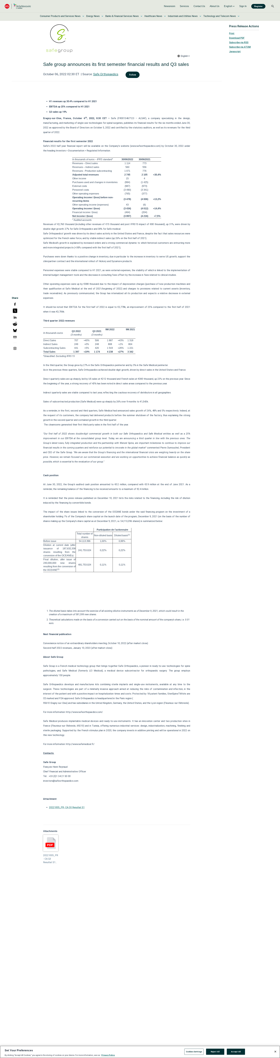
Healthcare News (153, 16)
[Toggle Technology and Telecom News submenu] (238, 16)
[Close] (275, 1051)
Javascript (235, 51)
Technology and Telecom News (219, 16)
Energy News (93, 16)
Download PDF (237, 38)
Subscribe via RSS (238, 42)
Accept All (236, 1051)
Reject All (215, 1051)
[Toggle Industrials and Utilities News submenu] (200, 16)
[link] (169, 6)
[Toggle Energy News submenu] (102, 16)
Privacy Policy (108, 1055)
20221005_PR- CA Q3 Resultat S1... (50, 859)
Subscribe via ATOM (240, 47)
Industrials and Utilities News (183, 16)
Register (258, 6)
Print (231, 33)
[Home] (18, 6)
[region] (140, 1052)
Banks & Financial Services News (122, 16)
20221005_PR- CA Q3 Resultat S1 (67, 807)
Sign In (243, 6)
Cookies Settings (194, 1051)
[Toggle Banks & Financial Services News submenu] (141, 16)
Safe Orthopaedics (105, 74)
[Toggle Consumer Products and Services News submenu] (83, 16)
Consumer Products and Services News (60, 16)
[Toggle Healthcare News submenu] (164, 16)
